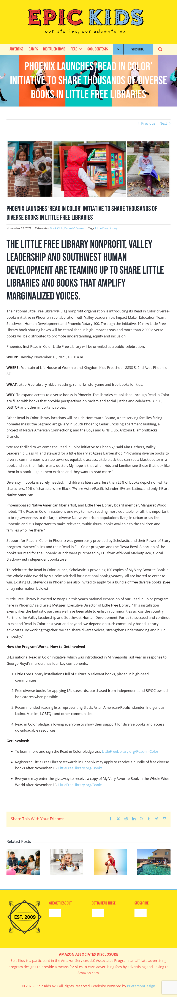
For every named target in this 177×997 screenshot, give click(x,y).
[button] (160, 49)
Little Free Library (106, 228)
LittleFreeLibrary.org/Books (80, 768)
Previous (148, 123)
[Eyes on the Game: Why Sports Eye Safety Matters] (110, 851)
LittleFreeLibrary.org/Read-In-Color (130, 751)
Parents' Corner (74, 228)
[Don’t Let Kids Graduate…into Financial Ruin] (23, 851)
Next (163, 123)
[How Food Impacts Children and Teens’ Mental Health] (66, 851)
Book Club (56, 228)
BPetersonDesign (141, 986)
